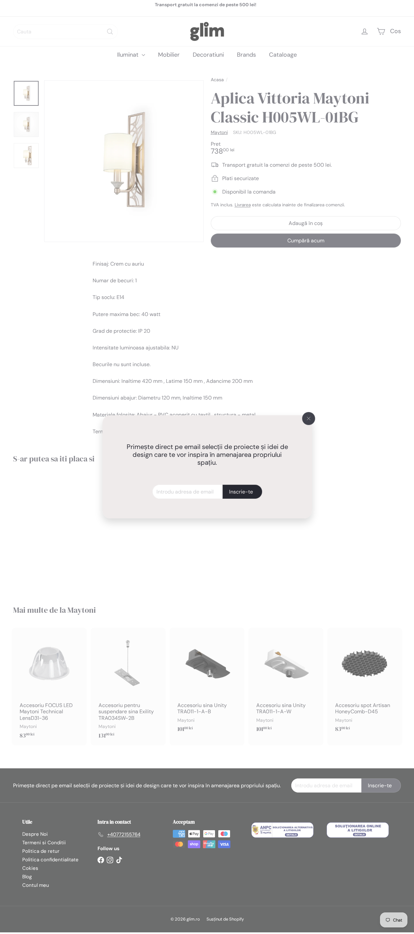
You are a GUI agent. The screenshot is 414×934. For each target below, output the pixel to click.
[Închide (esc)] (308, 418)
